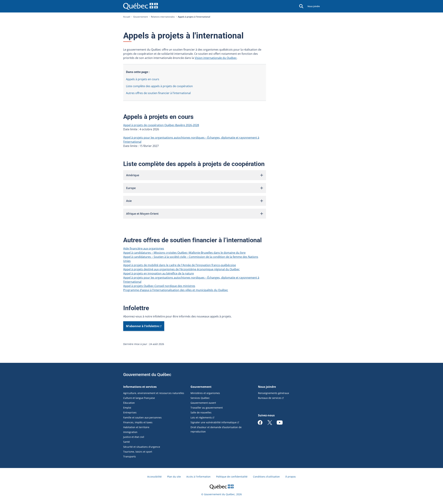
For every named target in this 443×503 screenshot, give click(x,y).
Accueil (126, 16)
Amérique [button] (132, 175)
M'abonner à (142, 326)
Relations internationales (163, 16)
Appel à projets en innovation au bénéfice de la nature (158, 273)
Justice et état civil (133, 437)
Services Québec (200, 398)
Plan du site (174, 476)
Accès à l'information (198, 476)
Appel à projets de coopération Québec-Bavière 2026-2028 (161, 125)
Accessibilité (154, 476)
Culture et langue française (139, 398)
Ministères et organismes (205, 393)
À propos (290, 476)
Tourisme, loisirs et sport (137, 451)
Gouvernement (140, 16)
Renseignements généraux (273, 393)
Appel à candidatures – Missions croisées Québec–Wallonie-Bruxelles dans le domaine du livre (184, 253)
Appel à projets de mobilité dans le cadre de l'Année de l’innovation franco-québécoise (179, 265)
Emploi (127, 407)
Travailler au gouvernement (207, 407)
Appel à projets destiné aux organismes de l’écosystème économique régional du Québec (181, 269)
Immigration (130, 432)
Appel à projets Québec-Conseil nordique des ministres (159, 286)
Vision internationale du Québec (216, 58)
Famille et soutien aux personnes (142, 417)
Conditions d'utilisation (266, 476)
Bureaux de (269, 398)
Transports (129, 456)
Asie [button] (129, 201)
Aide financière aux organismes (143, 248)
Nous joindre (314, 6)
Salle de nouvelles (201, 412)
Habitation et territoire (136, 427)
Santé (126, 441)
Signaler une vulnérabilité (214, 422)
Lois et (201, 417)
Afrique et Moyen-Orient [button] (142, 214)
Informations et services (140, 387)
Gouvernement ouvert (203, 402)
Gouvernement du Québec (147, 375)
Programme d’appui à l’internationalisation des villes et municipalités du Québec (175, 290)
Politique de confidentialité (231, 476)
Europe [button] (131, 188)
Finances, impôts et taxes (137, 422)
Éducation (129, 402)
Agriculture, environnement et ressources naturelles (153, 393)
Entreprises (130, 412)
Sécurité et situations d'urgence (141, 446)
